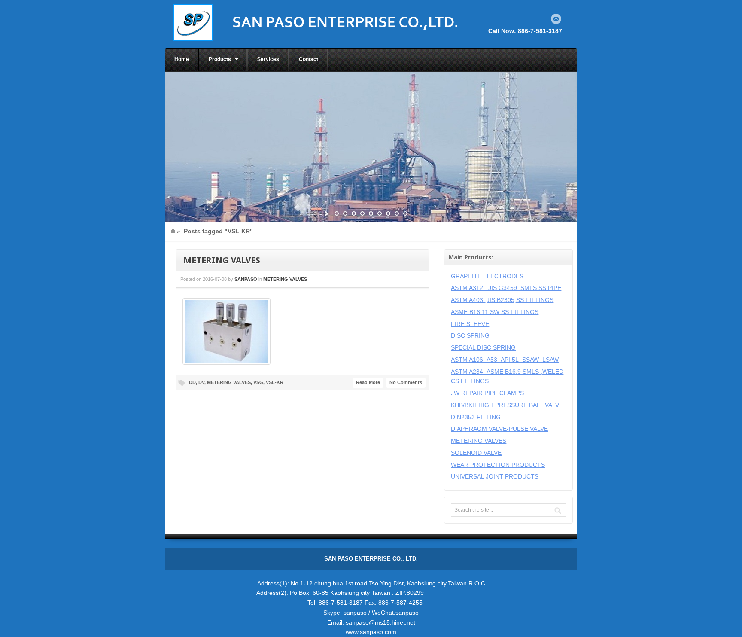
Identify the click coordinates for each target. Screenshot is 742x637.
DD (192, 382)
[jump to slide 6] (379, 213)
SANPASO (245, 279)
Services (268, 59)
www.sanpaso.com (371, 631)
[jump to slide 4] (362, 213)
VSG (258, 382)
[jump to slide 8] (396, 213)
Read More (368, 382)
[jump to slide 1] (336, 213)
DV (201, 382)
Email (556, 19)
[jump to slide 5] (371, 213)
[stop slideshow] (415, 213)
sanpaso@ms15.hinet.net (380, 622)
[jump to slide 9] (405, 213)
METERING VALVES (221, 260)
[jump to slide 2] (345, 213)
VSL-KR (274, 382)
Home (181, 59)
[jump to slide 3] (354, 213)
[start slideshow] (327, 213)
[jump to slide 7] (388, 213)
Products (215, 59)
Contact (308, 59)
